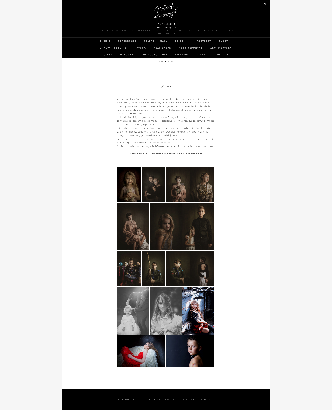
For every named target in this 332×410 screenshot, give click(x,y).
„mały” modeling (113, 48)
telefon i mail (155, 41)
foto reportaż (190, 48)
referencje (127, 41)
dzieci (180, 41)
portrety (203, 41)
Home (161, 61)
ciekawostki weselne (192, 55)
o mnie (105, 41)
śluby (223, 41)
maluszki (127, 55)
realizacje (162, 48)
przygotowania (154, 55)
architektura (221, 48)
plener (223, 55)
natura (140, 48)
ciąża (108, 55)
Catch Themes (204, 399)
